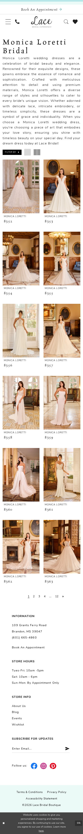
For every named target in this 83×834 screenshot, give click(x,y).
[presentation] (21, 186)
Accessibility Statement (41, 798)
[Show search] (66, 22)
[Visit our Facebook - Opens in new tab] (34, 766)
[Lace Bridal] (41, 21)
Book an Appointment (28, 647)
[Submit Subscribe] (66, 749)
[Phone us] (17, 22)
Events (17, 718)
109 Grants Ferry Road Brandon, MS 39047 (29, 628)
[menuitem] (8, 22)
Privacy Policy (56, 792)
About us (19, 706)
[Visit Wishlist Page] (75, 22)
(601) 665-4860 (24, 637)
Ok (79, 823)
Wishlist (18, 724)
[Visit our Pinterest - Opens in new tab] (53, 766)
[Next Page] (63, 596)
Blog (15, 712)
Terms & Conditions (30, 792)
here (41, 831)
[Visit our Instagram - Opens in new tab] (43, 766)
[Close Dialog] (4, 823)
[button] (8, 22)
